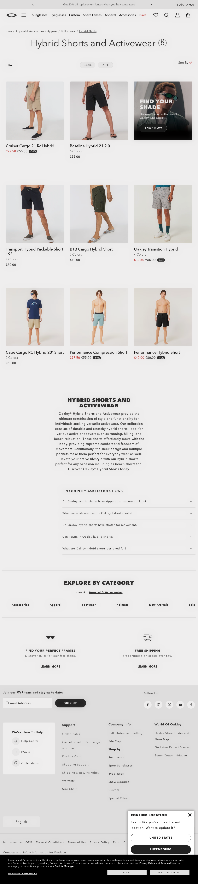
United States (160, 838)
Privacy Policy (147, 863)
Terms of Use (168, 863)
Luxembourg (161, 849)
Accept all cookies (169, 872)
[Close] (190, 815)
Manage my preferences (22, 873)
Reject (127, 872)
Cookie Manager (64, 866)
